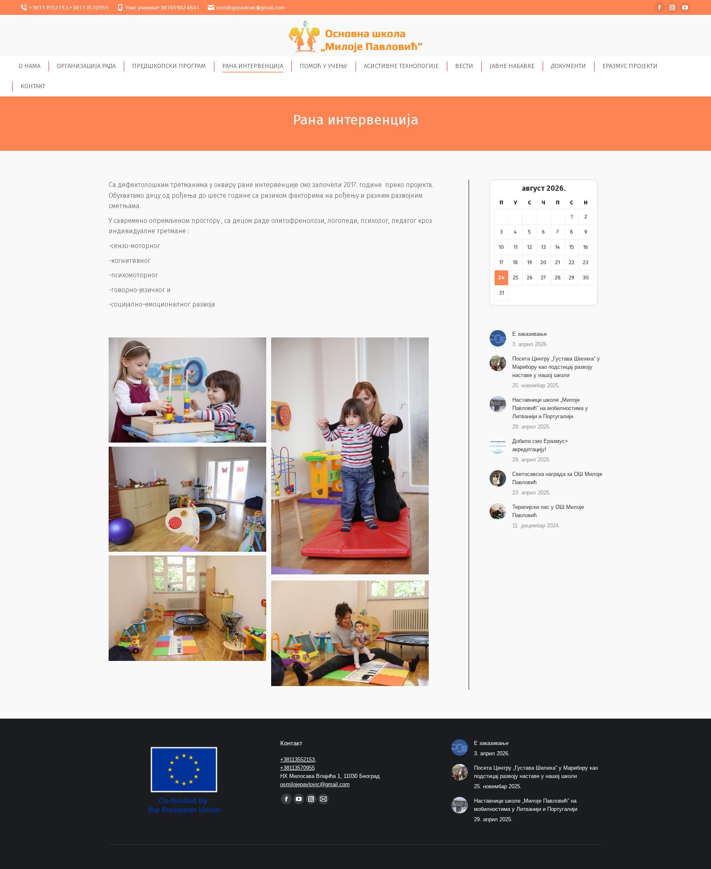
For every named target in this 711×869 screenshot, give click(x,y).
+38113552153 (48, 8)
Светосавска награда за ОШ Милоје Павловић (557, 478)
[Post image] (498, 338)
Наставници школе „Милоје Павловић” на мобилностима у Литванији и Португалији (550, 408)
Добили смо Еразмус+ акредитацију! (540, 445)
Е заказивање (529, 334)
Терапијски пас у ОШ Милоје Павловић (548, 511)
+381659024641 (178, 8)
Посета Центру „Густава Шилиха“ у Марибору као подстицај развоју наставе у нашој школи (556, 367)
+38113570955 (89, 8)
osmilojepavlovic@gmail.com (250, 8)
